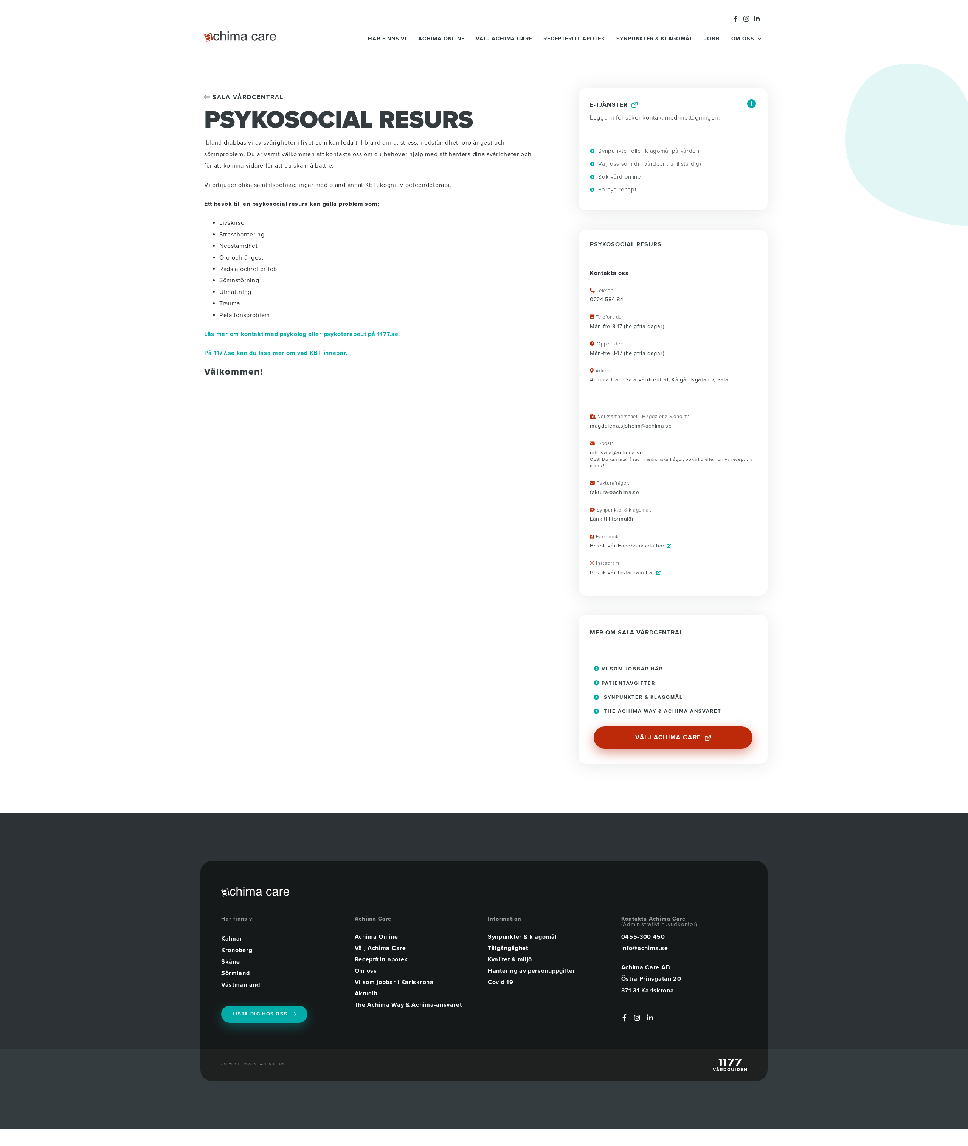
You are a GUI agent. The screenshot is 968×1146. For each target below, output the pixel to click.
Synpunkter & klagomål (654, 39)
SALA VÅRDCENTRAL (247, 97)
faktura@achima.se (614, 492)
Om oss (742, 39)
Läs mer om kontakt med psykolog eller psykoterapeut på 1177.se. (302, 334)
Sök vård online (619, 176)
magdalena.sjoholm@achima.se (631, 426)
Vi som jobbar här (631, 669)
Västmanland (240, 985)
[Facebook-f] (736, 19)
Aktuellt (366, 993)
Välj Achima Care (504, 39)
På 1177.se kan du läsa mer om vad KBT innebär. (275, 353)
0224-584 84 (607, 299)
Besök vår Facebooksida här (628, 546)
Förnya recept (617, 189)
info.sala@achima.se (616, 452)
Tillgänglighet (508, 948)
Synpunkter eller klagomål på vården (648, 151)
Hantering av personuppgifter (532, 971)
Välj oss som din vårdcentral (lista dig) (649, 163)
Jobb (712, 39)
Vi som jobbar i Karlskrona (394, 982)
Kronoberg (236, 950)
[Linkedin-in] (757, 19)
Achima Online (441, 39)
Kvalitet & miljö (510, 959)
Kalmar (231, 938)
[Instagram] (746, 19)
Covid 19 (500, 982)
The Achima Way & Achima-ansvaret (408, 1005)
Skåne (230, 962)
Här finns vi (387, 39)
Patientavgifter (627, 683)
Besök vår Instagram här (623, 572)
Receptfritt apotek (574, 39)
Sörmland (235, 973)
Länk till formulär (612, 519)
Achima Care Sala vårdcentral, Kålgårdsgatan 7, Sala (659, 379)
